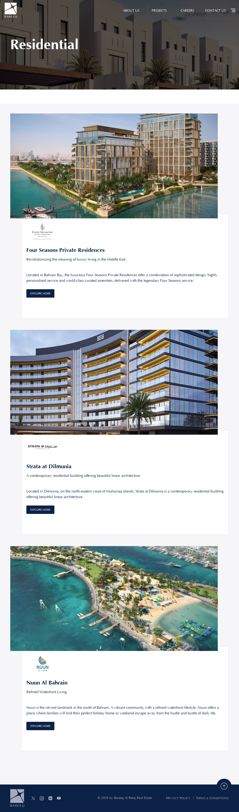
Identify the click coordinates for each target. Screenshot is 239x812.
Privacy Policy (178, 798)
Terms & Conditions (212, 798)
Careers (187, 11)
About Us (131, 11)
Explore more (40, 293)
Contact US (215, 11)
